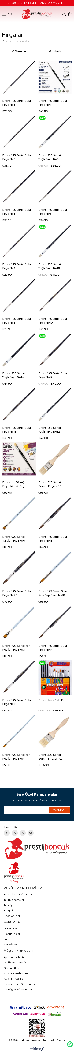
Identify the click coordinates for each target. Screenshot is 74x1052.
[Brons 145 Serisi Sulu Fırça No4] (19, 241)
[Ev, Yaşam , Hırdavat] (10, 41)
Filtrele (56, 51)
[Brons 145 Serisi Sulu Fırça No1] (55, 77)
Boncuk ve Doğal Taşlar (18, 894)
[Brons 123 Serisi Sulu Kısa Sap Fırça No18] (55, 568)
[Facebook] (7, 833)
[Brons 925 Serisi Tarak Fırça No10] (19, 513)
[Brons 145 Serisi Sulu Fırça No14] (55, 622)
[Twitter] (15, 833)
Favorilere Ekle (34, 101)
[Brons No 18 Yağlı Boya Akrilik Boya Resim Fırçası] (19, 459)
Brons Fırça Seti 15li (51, 700)
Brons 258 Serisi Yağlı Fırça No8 (49, 157)
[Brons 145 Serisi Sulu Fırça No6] (19, 295)
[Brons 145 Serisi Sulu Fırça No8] (19, 186)
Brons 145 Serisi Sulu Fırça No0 (16, 157)
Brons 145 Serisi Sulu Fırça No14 (52, 647)
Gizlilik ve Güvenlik (15, 962)
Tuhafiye (9, 905)
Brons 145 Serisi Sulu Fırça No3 (16, 102)
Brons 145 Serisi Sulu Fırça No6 (16, 320)
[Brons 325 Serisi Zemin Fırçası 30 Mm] (55, 459)
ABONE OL (59, 810)
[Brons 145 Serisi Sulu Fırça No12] (55, 350)
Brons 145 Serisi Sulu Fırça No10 (52, 320)
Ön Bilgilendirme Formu (18, 989)
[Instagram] (23, 833)
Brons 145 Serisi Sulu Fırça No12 (52, 375)
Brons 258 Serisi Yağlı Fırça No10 (49, 266)
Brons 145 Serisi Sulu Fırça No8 (16, 211)
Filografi (8, 910)
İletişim (8, 939)
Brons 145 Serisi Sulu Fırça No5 (52, 211)
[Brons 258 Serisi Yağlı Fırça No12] (55, 404)
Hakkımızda (11, 928)
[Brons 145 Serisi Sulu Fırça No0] (19, 132)
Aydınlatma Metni (14, 957)
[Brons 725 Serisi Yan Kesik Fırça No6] (19, 731)
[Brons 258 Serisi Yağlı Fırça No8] (55, 132)
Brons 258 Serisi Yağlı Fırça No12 (49, 429)
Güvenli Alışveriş (13, 967)
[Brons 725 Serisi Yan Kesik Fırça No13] (19, 622)
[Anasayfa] (6, 41)
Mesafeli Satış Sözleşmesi (19, 983)
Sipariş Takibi (12, 933)
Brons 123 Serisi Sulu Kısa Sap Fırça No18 (52, 593)
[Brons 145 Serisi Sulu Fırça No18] (55, 513)
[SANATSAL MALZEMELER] (17, 41)
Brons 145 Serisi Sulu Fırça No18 (52, 538)
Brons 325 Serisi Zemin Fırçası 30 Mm (49, 484)
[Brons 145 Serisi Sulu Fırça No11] (19, 404)
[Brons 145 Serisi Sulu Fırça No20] (19, 568)
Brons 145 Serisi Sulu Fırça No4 (16, 266)
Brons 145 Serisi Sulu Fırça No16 (16, 702)
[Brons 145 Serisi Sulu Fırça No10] (55, 295)
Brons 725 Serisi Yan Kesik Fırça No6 (16, 756)
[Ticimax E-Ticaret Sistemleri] (37, 1049)
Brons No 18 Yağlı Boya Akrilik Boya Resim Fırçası (14, 484)
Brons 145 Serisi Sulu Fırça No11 (16, 429)
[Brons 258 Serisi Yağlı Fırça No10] (55, 241)
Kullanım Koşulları (14, 978)
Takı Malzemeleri (14, 899)
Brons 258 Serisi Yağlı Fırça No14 (13, 375)
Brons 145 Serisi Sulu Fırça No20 (16, 593)
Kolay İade (10, 944)
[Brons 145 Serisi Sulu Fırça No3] (19, 77)
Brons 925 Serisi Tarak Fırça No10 (13, 538)
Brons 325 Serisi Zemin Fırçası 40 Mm (49, 756)
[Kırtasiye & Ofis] (13, 41)
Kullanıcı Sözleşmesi (16, 973)
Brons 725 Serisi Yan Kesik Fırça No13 (16, 647)
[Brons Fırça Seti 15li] (55, 677)
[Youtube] (31, 833)
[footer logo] (37, 848)
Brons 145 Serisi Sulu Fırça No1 (52, 102)
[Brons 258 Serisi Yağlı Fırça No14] (19, 350)
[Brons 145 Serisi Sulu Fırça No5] (55, 186)
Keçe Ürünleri (12, 915)
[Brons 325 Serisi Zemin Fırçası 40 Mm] (55, 731)
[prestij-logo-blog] (37, 873)
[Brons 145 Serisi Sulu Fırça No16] (19, 677)
